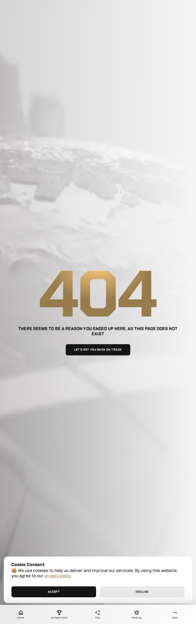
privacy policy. (58, 575)
